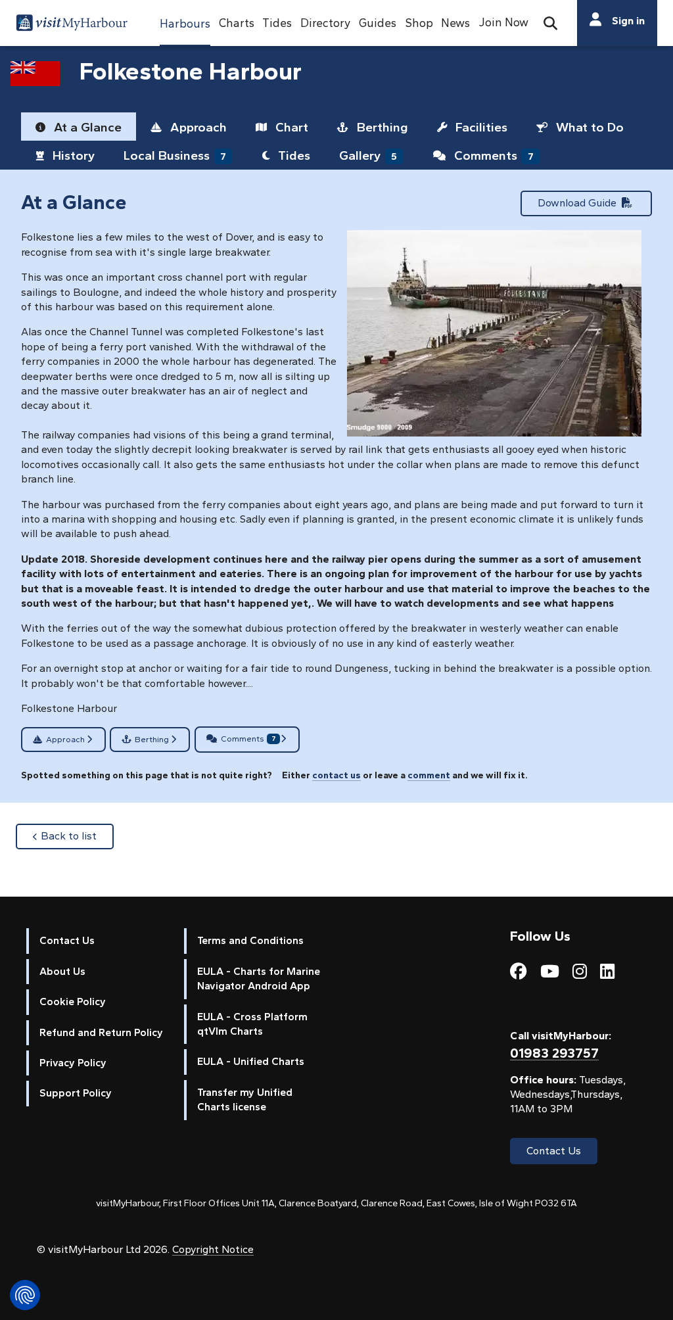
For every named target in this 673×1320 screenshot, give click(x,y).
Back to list (77, 835)
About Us (62, 971)
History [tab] (72, 155)
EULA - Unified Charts (250, 1061)
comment (428, 775)
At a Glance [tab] (86, 127)
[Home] (72, 25)
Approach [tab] (197, 127)
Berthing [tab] (381, 127)
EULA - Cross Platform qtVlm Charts (252, 1023)
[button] (185, 23)
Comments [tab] (492, 155)
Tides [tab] (292, 155)
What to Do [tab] (588, 127)
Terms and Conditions (250, 940)
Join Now (503, 22)
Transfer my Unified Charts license (244, 1099)
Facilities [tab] (479, 127)
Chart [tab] (290, 127)
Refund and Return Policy (101, 1032)
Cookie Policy (72, 1001)
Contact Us (67, 940)
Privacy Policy (72, 1062)
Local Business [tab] (175, 155)
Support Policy (75, 1093)
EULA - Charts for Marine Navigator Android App (258, 978)
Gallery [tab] (368, 155)
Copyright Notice (213, 1249)
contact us (336, 775)
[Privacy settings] (25, 1295)
